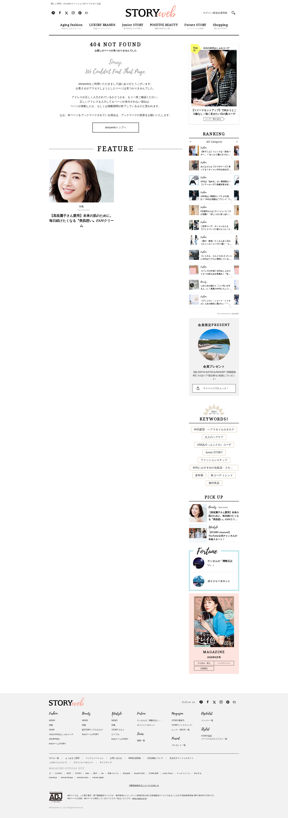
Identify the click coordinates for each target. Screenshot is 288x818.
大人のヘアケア (214, 437)
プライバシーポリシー (83, 762)
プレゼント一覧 (179, 745)
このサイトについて (58, 762)
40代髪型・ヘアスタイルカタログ (214, 429)
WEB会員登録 (134, 758)
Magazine (177, 713)
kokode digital (98, 777)
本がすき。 (198, 773)
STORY (78, 773)
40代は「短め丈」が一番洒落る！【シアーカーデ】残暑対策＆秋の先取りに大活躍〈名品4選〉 (215, 184)
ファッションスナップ (214, 460)
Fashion (53, 713)
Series (140, 733)
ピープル (116, 734)
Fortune (141, 713)
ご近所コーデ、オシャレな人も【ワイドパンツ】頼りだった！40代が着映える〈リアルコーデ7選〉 (216, 229)
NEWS (52, 720)
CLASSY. (58, 773)
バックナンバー (224, 663)
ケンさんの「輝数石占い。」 (150, 720)
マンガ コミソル (183, 773)
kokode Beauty (67, 777)
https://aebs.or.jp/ (139, 798)
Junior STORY (214, 452)
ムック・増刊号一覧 (181, 730)
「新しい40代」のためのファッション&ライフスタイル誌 (75, 3)
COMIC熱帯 (153, 773)
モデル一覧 (54, 758)
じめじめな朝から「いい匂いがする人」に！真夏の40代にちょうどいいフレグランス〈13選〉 (215, 289)
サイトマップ (106, 762)
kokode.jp (53, 777)
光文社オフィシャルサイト (182, 758)
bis (102, 773)
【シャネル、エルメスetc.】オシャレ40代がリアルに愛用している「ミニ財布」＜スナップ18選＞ (216, 259)
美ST (95, 773)
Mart (87, 773)
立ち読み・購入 (204, 663)
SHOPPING (54, 739)
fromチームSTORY (57, 744)
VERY (68, 773)
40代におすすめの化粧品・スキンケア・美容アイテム (215, 467)
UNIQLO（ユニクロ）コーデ (214, 444)
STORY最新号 (178, 720)
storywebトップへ (115, 127)
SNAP (51, 730)
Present (176, 738)
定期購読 (204, 668)
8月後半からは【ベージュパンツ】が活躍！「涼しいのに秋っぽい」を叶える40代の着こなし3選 (216, 214)
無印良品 (214, 483)
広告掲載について (155, 758)
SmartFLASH (139, 773)
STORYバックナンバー (182, 725)
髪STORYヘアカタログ (92, 730)
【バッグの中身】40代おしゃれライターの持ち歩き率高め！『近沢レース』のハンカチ (215, 274)
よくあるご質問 (72, 758)
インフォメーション (95, 758)
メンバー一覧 (207, 720)
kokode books (82, 777)
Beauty (86, 713)
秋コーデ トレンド (222, 475)
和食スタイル (113, 773)
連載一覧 (141, 740)
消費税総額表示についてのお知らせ (144, 785)
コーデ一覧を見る (213, 119)
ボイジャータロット (219, 581)
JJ (50, 773)
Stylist (205, 729)
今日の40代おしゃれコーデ (61, 734)
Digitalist (206, 713)
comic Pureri (167, 773)
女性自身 (126, 773)
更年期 (199, 475)
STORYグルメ (118, 730)
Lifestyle (117, 713)
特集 (51, 725)
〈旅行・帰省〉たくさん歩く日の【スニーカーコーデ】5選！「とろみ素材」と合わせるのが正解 (216, 244)
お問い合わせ (116, 758)
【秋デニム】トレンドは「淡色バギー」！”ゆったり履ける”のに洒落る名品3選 (215, 154)
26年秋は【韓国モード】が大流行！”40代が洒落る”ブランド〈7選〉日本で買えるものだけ (215, 199)
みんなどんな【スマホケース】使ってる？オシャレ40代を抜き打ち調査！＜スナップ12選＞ (215, 169)
